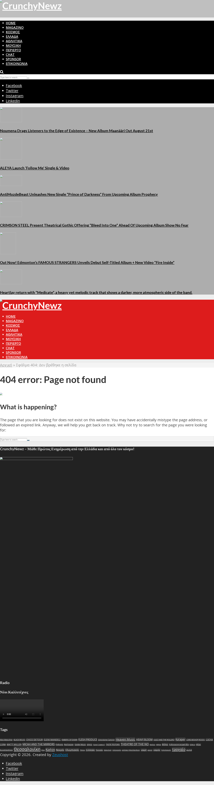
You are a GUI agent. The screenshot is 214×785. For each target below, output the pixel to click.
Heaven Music (125, 739)
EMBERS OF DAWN (69, 739)
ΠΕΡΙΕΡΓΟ (13, 50)
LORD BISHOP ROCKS (195, 739)
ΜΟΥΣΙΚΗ (13, 45)
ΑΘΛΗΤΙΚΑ (14, 41)
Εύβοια (192, 745)
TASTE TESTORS (113, 744)
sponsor (13, 59)
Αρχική (6, 365)
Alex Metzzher (6, 739)
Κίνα (43, 750)
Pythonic (59, 744)
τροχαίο (178, 749)
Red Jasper (69, 744)
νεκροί (149, 750)
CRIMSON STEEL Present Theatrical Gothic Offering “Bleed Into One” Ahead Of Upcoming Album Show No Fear (94, 225)
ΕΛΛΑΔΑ (12, 36)
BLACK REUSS (19, 739)
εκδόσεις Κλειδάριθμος (131, 750)
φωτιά (189, 750)
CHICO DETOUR (34, 739)
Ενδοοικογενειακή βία (179, 744)
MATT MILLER (14, 744)
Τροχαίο (99, 750)
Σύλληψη (90, 749)
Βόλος (165, 744)
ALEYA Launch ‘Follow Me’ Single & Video (34, 168)
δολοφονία (116, 750)
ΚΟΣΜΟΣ (13, 32)
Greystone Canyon (106, 739)
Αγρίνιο (152, 745)
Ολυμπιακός (72, 750)
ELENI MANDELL (52, 739)
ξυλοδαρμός (166, 750)
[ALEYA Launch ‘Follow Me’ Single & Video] (11, 158)
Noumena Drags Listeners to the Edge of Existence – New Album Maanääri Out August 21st (76, 130)
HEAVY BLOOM (144, 739)
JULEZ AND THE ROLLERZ (164, 739)
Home (11, 23)
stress (89, 744)
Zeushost (60, 754)
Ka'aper (180, 739)
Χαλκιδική (108, 750)
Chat (10, 54)
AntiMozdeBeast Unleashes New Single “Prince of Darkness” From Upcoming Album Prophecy (79, 194)
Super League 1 (99, 745)
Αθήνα (158, 745)
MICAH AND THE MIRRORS (38, 744)
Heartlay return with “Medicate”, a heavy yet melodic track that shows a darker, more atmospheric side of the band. (96, 292)
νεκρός (156, 749)
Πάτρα (82, 750)
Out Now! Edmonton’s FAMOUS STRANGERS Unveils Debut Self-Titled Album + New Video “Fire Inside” (87, 262)
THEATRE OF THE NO (135, 744)
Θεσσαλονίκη (27, 749)
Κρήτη (50, 749)
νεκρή (144, 749)
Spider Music (80, 744)
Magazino (15, 27)
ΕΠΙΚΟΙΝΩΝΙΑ (17, 63)
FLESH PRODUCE (87, 739)
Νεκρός (60, 750)
